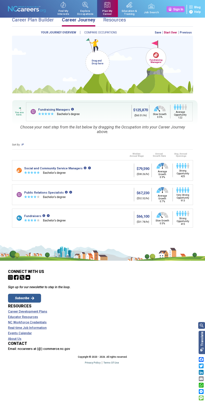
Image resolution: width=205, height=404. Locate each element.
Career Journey (78, 20)
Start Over (170, 32)
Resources (114, 20)
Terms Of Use (111, 362)
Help (197, 12)
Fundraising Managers (156, 61)
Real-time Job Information (27, 327)
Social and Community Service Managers (53, 168)
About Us (14, 338)
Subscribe (22, 298)
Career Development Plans (27, 311)
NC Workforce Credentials (27, 322)
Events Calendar (20, 333)
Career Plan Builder (33, 20)
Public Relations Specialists (44, 192)
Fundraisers (32, 216)
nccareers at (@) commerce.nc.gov (44, 349)
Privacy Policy (92, 362)
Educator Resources (23, 317)
